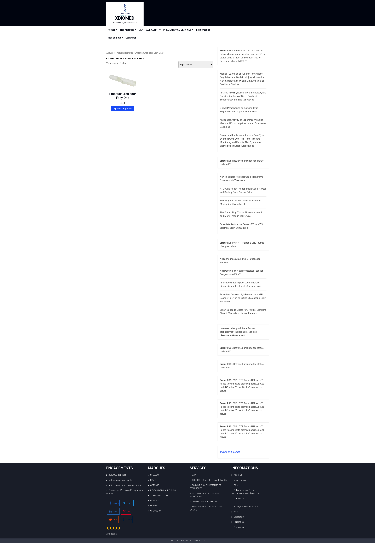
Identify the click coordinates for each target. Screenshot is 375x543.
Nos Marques (127, 29)
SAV (194, 475)
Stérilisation (239, 527)
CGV (236, 485)
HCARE (153, 505)
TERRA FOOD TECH (159, 495)
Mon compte (114, 37)
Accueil (111, 29)
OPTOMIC (154, 485)
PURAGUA (155, 500)
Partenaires (239, 522)
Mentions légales (241, 480)
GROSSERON (156, 511)
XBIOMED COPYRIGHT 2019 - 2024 (187, 540)
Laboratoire (239, 517)
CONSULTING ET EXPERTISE (205, 501)
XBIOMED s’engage (117, 475)
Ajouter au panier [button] (123, 108)
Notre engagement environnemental (125, 485)
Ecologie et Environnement (246, 506)
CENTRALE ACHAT (149, 29)
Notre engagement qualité (120, 480)
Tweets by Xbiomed (230, 452)
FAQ (235, 511)
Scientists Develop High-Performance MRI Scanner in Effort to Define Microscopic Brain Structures (243, 298)
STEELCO (154, 475)
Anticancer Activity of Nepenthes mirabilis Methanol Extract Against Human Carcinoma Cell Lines (243, 123)
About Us (238, 475)
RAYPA (153, 480)
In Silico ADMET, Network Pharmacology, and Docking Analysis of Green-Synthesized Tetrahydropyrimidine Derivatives (243, 96)
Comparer (131, 37)
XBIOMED (124, 18)
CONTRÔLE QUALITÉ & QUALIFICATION (209, 480)
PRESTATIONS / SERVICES (177, 29)
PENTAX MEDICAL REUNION (163, 490)
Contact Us (239, 498)
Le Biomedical (203, 29)
